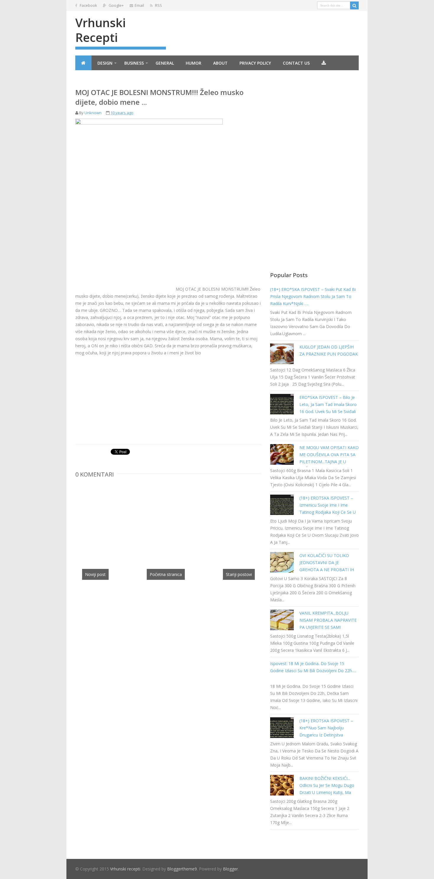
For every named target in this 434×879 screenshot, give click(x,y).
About (220, 63)
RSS (158, 5)
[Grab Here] (324, 62)
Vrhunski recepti (100, 29)
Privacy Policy (255, 63)
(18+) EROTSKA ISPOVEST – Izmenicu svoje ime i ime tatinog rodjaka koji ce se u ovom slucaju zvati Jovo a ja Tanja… (327, 512)
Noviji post (95, 574)
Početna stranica (166, 574)
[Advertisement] (124, 249)
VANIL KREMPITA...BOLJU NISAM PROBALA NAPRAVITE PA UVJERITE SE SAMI (328, 620)
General (165, 63)
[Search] (354, 5)
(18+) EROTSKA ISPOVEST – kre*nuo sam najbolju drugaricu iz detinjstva (326, 728)
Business (134, 63)
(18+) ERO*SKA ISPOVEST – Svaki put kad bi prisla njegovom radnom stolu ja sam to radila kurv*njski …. (313, 296)
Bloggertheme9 (182, 869)
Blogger (230, 869)
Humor (193, 63)
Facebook (88, 5)
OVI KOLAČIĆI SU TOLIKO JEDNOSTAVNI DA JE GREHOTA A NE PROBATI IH (326, 562)
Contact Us (296, 63)
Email (139, 5)
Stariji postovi (239, 574)
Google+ (116, 5)
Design (104, 63)
